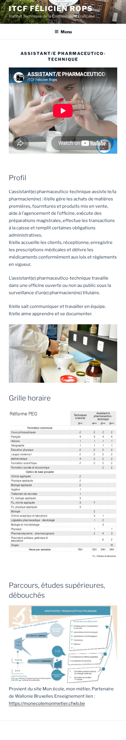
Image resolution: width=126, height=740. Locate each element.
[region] (63, 353)
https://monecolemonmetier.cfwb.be (47, 703)
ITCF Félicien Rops (51, 8)
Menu (66, 31)
